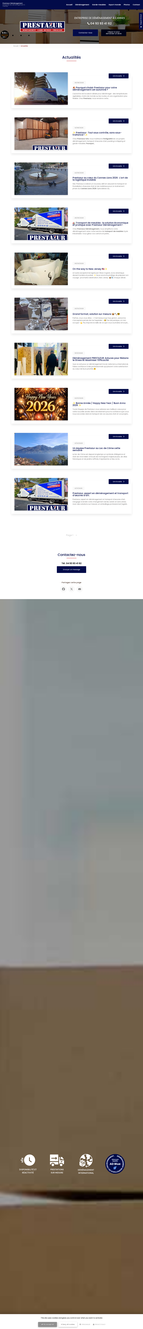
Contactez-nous (85, 33)
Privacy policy (100, 1324)
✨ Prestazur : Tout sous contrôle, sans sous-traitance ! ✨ (97, 133)
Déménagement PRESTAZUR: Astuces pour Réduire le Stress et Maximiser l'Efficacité (100, 359)
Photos (127, 4)
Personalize (85, 1324)
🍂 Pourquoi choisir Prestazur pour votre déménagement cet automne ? (95, 88)
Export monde (115, 4)
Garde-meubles (99, 4)
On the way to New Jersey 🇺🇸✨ (90, 268)
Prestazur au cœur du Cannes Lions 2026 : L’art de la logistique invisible (100, 178)
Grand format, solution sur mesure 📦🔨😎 (96, 314)
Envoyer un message (71, 569)
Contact (136, 4)
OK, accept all (48, 1324)
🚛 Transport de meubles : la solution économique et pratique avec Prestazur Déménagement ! (100, 224)
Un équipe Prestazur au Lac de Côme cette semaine (96, 449)
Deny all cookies (68, 1324)
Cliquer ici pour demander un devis (114, 33)
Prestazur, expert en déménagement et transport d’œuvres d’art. (100, 494)
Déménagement (82, 4)
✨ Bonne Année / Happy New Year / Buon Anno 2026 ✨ (99, 404)
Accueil (69, 4)
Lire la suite (117, 76)
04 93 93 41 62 (101, 23)
